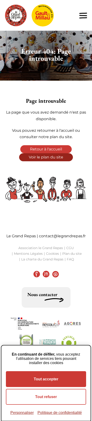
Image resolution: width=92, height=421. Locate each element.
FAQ (70, 259)
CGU (70, 248)
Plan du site (72, 253)
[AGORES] (72, 323)
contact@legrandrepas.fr (62, 236)
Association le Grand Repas (40, 248)
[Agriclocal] (69, 343)
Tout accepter (46, 379)
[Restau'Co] (51, 324)
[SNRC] (48, 343)
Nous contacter (42, 294)
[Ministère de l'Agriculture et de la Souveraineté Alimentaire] (25, 324)
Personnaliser (22, 413)
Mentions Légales (28, 253)
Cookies (52, 253)
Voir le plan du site (46, 157)
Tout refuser (46, 397)
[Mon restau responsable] (26, 343)
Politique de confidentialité (60, 413)
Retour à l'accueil (46, 149)
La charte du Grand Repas (42, 259)
